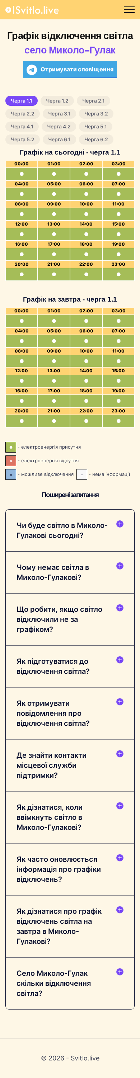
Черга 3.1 (59, 113)
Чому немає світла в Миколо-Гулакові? (53, 572)
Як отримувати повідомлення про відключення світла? (53, 713)
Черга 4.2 (59, 126)
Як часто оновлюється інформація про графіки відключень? (59, 869)
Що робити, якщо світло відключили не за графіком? (59, 619)
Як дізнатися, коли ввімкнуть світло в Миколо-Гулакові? (50, 817)
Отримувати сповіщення (77, 69)
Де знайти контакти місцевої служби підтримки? (52, 765)
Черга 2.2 (22, 113)
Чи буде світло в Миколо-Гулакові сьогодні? (62, 530)
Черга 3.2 (96, 113)
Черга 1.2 (57, 101)
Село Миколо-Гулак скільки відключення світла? (54, 983)
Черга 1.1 (21, 101)
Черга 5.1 (95, 126)
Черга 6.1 (59, 139)
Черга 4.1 (22, 126)
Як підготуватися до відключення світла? (53, 666)
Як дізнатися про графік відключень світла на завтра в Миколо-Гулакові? (59, 926)
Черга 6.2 (96, 139)
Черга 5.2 (22, 139)
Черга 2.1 (93, 101)
